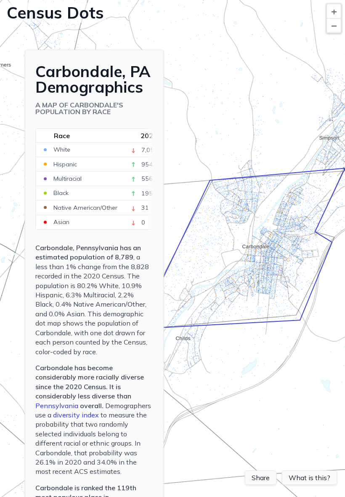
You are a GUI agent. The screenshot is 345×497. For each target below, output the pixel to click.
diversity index (76, 415)
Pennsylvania (56, 405)
